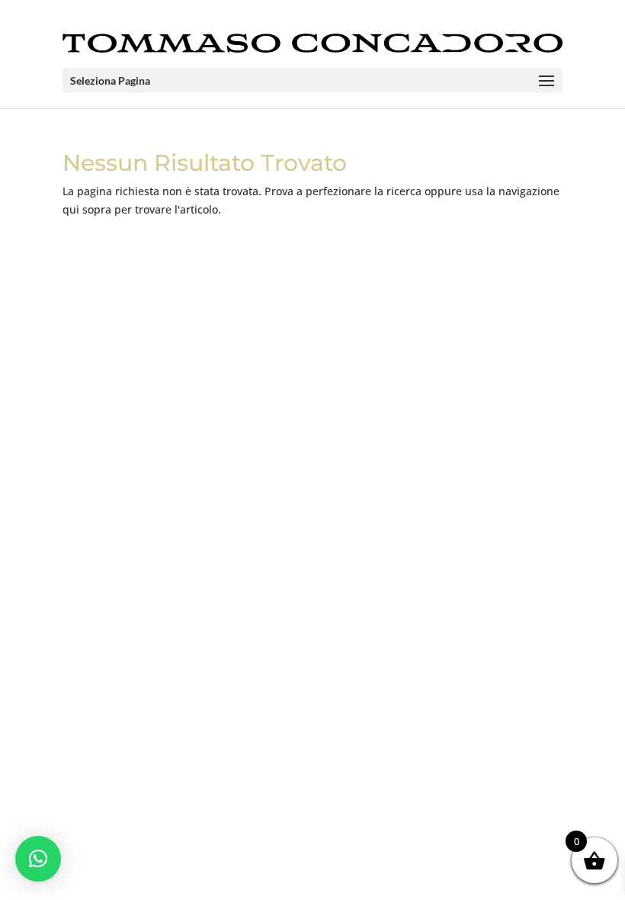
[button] (38, 859)
